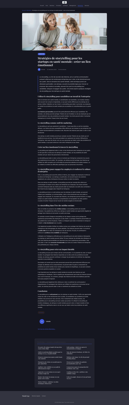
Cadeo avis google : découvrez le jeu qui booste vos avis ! (79, 377)
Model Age (25, 396)
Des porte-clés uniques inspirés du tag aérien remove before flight (50, 347)
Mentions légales (36, 396)
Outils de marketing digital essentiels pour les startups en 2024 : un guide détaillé (50, 352)
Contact (44, 396)
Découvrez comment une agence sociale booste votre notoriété (50, 357)
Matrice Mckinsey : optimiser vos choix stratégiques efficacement (48, 382)
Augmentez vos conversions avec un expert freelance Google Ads (49, 372)
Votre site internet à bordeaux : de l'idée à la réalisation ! (78, 352)
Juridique (65, 5)
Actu (47, 5)
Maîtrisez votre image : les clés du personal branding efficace (78, 357)
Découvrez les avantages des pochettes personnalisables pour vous (77, 362)
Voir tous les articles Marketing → (47, 329)
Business (52, 5)
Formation (58, 5)
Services (87, 5)
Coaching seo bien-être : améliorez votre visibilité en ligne (77, 372)
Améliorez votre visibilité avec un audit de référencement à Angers (49, 367)
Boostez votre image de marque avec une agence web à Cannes (48, 377)
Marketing (80, 5)
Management (72, 5)
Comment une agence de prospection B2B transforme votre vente (77, 367)
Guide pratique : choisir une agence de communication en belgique (77, 347)
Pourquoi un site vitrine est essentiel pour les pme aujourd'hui (50, 362)
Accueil (42, 5)
